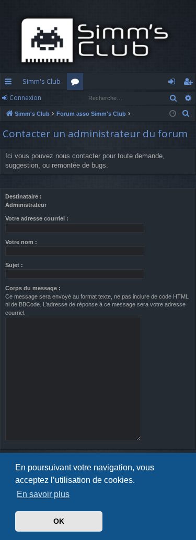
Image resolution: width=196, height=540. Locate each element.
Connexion (25, 97)
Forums (77, 83)
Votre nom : (21, 242)
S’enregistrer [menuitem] (190, 83)
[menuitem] (186, 113)
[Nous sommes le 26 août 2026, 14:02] (172, 114)
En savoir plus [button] (43, 494)
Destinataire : (23, 196)
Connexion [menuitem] (174, 83)
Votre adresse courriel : (36, 218)
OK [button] (58, 521)
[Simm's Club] (98, 40)
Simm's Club (41, 81)
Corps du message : (33, 288)
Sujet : (14, 265)
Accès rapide (10, 83)
